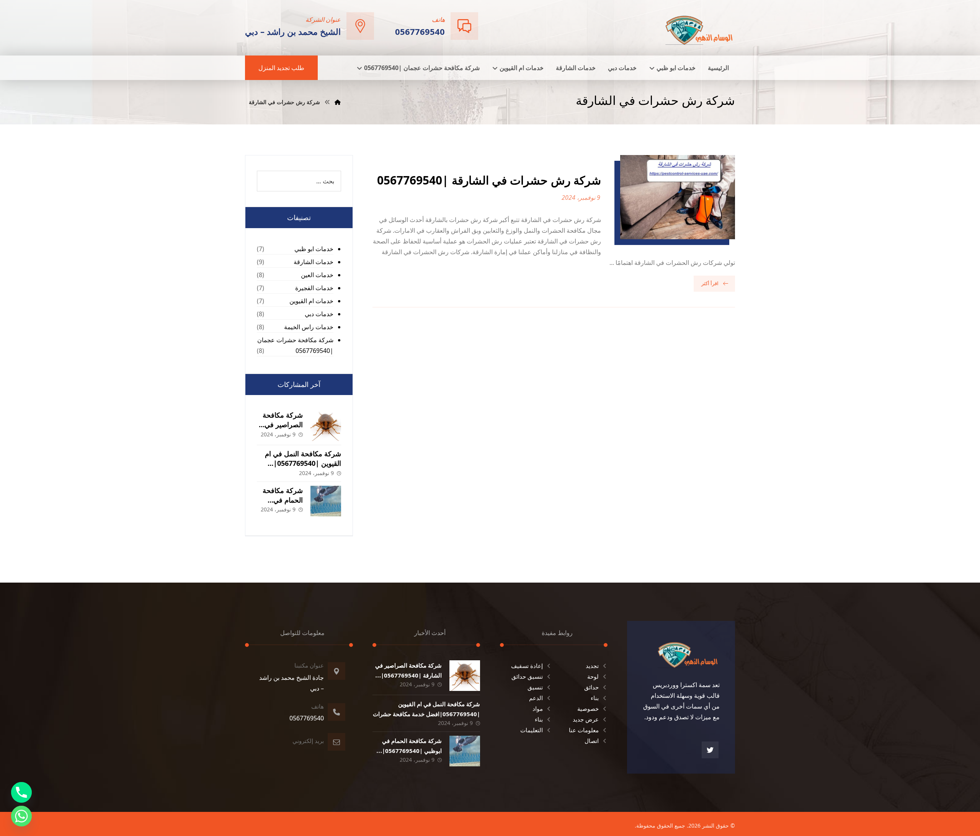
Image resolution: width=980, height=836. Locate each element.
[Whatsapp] (21, 816)
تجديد (592, 665)
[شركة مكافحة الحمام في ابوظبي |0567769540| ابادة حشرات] (325, 501)
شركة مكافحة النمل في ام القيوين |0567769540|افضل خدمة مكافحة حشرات (300, 463)
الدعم (536, 698)
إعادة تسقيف (527, 665)
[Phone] (21, 792)
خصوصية (588, 708)
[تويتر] (710, 749)
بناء (595, 698)
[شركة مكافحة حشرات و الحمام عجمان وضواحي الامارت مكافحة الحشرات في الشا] (699, 27)
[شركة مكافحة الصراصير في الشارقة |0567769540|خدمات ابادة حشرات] (325, 425)
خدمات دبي (319, 314)
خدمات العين (317, 275)
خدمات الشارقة (313, 262)
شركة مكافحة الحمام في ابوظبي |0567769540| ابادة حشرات (412, 750)
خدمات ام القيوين (311, 301)
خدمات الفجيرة (314, 288)
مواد (537, 708)
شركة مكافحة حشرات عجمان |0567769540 (295, 345)
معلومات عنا (584, 730)
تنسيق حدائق (527, 676)
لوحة (593, 676)
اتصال (592, 741)
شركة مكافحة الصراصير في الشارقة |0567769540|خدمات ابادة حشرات (408, 674)
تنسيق (535, 687)
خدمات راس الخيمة (308, 327)
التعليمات (531, 730)
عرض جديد (586, 719)
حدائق (591, 687)
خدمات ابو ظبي (313, 249)
